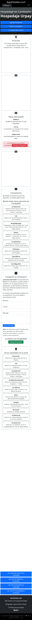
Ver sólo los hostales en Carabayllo (16, 586)
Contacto (16, 601)
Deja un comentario (16, 26)
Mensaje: (6, 313)
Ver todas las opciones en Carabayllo (16, 574)
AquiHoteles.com (16, 2)
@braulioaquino (14, 615)
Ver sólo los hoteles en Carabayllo (16, 580)
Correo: (5, 307)
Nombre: (5, 300)
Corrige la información (16, 30)
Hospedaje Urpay (16, 15)
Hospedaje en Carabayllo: (16, 11)
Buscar (7, 5)
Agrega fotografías (16, 22)
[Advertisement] (16, 93)
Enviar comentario (8, 325)
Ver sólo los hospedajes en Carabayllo (16, 592)
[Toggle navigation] (28, 5)
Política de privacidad (17, 607)
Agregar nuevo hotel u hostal (16, 604)
